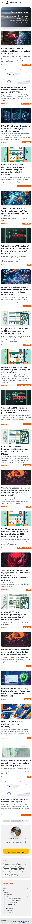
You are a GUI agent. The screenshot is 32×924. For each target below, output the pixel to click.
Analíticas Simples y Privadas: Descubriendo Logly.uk (15, 800)
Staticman (19, 872)
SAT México (27, 344)
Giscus (13, 872)
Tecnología (26, 64)
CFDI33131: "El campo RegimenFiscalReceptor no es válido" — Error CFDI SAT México (14, 450)
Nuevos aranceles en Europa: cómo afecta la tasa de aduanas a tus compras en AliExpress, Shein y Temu (16, 291)
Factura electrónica (24, 186)
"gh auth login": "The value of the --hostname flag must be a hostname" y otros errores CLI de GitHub (15, 250)
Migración (6, 874)
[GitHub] (23, 838)
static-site (6, 872)
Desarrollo (26, 142)
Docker (20, 864)
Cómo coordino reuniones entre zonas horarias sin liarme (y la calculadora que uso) (16, 763)
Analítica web (26, 103)
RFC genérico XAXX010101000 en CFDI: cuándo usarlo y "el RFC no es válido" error (15, 331)
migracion (21, 869)
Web (29, 738)
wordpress (14, 869)
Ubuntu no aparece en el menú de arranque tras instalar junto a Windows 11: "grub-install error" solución (15, 491)
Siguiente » (25, 821)
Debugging (14, 874)
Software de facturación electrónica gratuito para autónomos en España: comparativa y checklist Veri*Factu (13, 169)
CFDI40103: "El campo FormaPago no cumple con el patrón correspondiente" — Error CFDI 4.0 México (14, 616)
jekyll (19, 867)
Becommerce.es (17, 921)
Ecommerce (27, 306)
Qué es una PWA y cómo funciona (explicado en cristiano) (12, 724)
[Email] (25, 838)
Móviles (27, 699)
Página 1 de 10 (16, 821)
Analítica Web (26, 815)
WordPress (7, 864)
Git (29, 264)
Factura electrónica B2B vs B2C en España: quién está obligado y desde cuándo (15, 369)
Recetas (14, 864)
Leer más (4, 65)
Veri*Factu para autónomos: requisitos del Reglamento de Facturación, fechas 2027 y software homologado (14, 533)
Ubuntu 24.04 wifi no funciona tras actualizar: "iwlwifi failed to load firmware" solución (15, 652)
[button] (3, 2)
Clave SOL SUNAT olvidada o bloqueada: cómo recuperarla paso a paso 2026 (15, 410)
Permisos (6, 867)
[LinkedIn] (21, 838)
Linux (28, 506)
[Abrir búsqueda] (29, 2)
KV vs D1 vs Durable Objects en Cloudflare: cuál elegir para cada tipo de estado (15, 128)
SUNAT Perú (27, 424)
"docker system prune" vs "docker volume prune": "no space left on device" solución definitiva (14, 212)
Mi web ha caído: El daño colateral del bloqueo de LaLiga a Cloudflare (15, 51)
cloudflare (6, 869)
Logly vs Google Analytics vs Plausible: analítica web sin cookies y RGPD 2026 (14, 89)
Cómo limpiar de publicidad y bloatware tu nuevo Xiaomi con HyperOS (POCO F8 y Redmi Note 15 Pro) (15, 692)
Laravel (25, 864)
